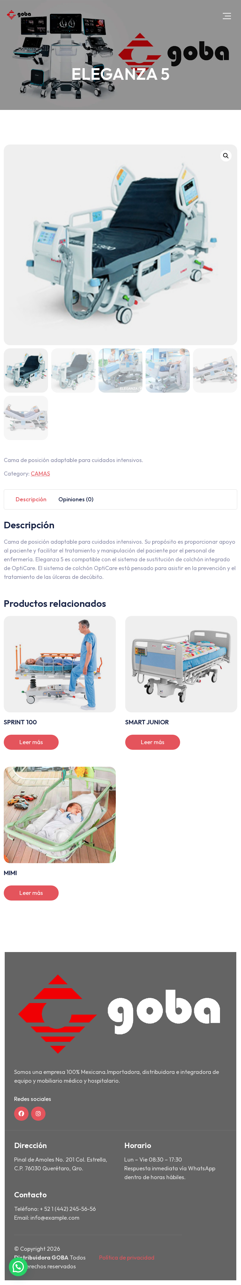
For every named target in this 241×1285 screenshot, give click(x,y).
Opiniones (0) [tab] (76, 499)
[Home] (19, 14)
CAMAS (40, 473)
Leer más (31, 742)
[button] (226, 155)
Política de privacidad (126, 1257)
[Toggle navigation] (227, 16)
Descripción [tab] (31, 499)
